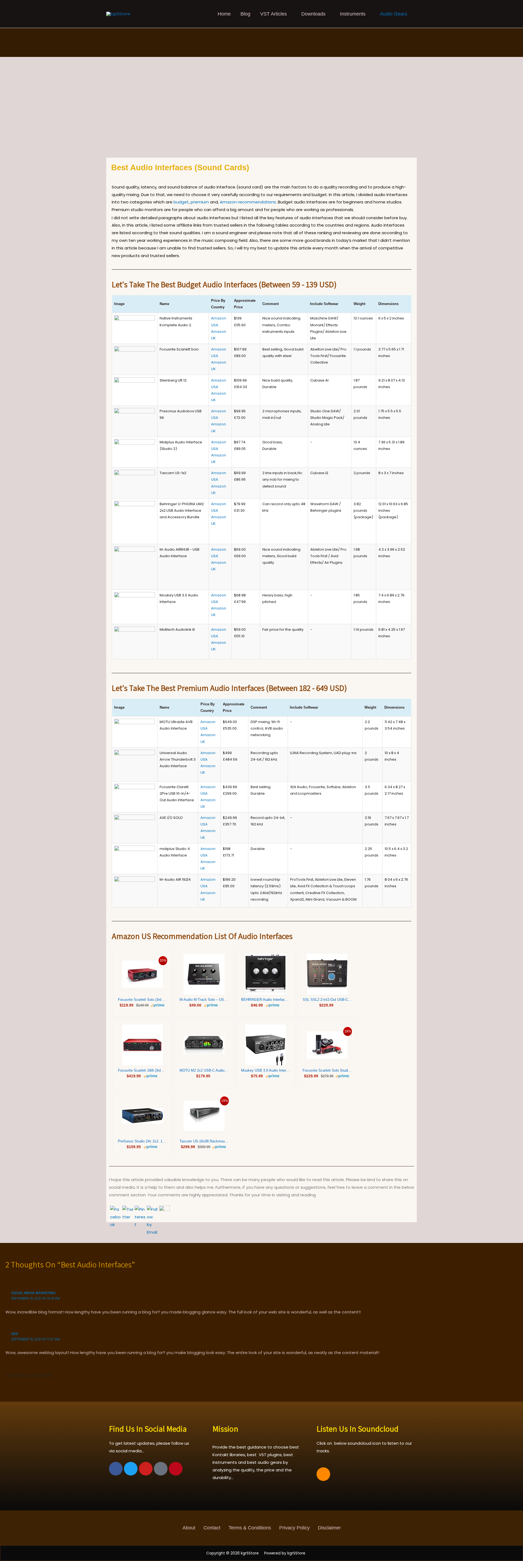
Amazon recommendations (248, 202)
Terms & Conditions (250, 1527)
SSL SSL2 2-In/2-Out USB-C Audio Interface (327, 1000)
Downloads (313, 14)
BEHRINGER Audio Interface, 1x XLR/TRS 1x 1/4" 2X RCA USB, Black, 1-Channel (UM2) (265, 1000)
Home (224, 14)
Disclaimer (329, 1527)
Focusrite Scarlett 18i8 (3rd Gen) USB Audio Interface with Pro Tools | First (142, 1070)
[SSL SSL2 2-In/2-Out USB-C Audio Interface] (327, 974)
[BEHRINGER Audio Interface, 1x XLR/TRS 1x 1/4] (265, 974)
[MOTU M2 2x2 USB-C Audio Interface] (204, 1045)
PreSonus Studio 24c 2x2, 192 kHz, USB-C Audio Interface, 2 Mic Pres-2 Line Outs (142, 1141)
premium (200, 202)
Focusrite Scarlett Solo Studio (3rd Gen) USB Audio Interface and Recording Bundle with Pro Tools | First (327, 1070)
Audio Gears (393, 14)
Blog (245, 14)
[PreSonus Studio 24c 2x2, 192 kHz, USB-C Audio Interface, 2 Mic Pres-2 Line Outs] (142, 1116)
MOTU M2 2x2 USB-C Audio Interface (204, 1070)
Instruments (353, 14)
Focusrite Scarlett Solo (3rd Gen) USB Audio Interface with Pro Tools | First (142, 1000)
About (189, 1527)
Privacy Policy (294, 1527)
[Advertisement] (261, 117)
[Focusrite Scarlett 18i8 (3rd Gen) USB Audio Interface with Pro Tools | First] (142, 1045)
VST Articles (273, 14)
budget (181, 202)
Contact (211, 1527)
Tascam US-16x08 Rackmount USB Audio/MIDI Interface (204, 1141)
